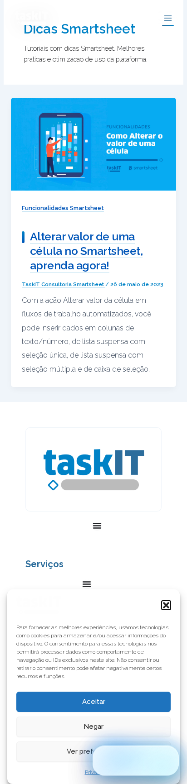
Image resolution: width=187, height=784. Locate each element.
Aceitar (93, 702)
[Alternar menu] (97, 525)
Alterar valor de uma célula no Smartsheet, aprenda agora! (86, 251)
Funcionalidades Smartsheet (63, 208)
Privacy (94, 772)
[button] (166, 605)
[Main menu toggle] (168, 18)
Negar (93, 726)
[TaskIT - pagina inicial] (38, 605)
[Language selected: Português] (136, 760)
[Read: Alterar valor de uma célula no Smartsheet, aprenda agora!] (93, 143)
